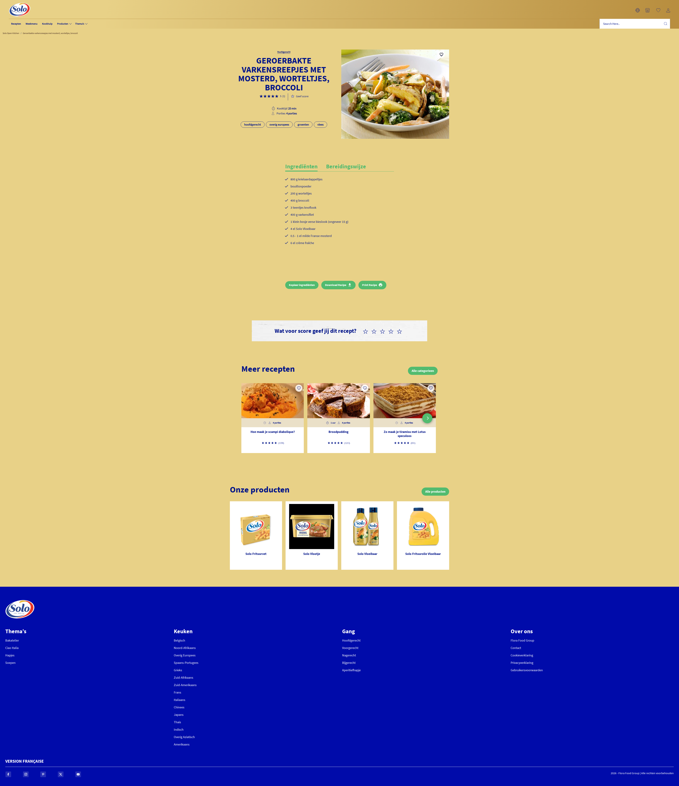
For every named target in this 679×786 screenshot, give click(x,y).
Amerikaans (182, 744)
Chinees (179, 707)
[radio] (367, 331)
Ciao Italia (12, 648)
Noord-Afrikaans (185, 648)
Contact (516, 648)
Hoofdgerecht (351, 640)
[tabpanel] (339, 214)
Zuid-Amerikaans (185, 685)
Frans (177, 692)
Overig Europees (185, 655)
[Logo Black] (19, 2)
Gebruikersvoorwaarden (527, 670)
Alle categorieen (423, 371)
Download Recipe (335, 285)
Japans (179, 715)
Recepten (16, 23)
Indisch (179, 729)
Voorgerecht (350, 648)
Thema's (79, 23)
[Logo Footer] (19, 602)
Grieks (178, 670)
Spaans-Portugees (186, 663)
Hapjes (9, 655)
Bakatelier (12, 640)
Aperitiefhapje (351, 670)
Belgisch (179, 640)
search (665, 23)
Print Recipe (369, 285)
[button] (637, 10)
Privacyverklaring (522, 663)
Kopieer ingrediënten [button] (302, 285)
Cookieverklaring (522, 655)
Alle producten (435, 491)
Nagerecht (349, 655)
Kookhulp (47, 23)
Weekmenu (31, 23)
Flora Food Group (522, 640)
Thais (177, 722)
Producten (62, 23)
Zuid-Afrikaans (183, 677)
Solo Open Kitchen (11, 33)
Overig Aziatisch (184, 737)
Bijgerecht (349, 663)
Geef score (302, 96)
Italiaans (179, 700)
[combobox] (634, 24)
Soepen (10, 663)
